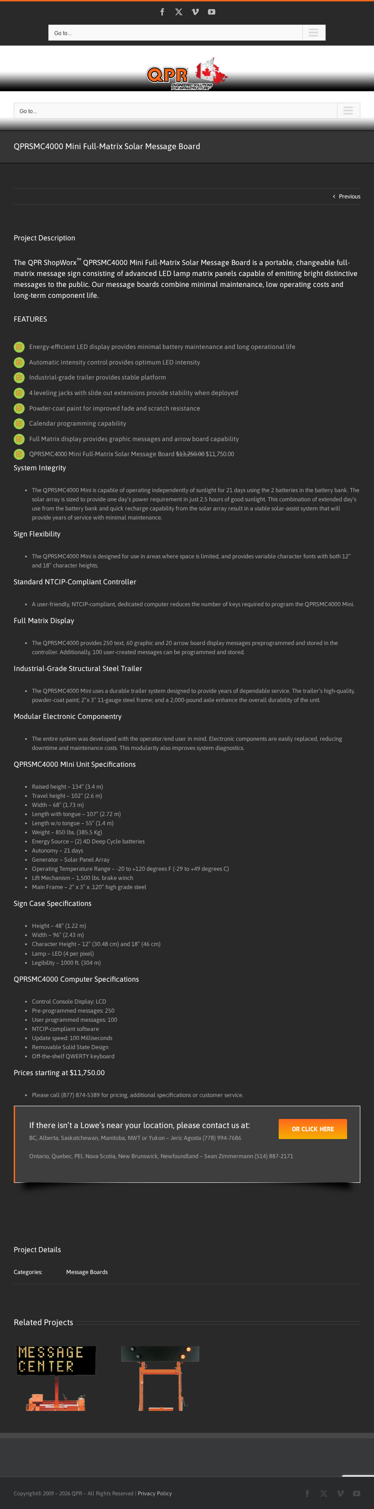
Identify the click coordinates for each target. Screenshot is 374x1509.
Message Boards (87, 1272)
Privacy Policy (155, 1493)
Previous (349, 196)
